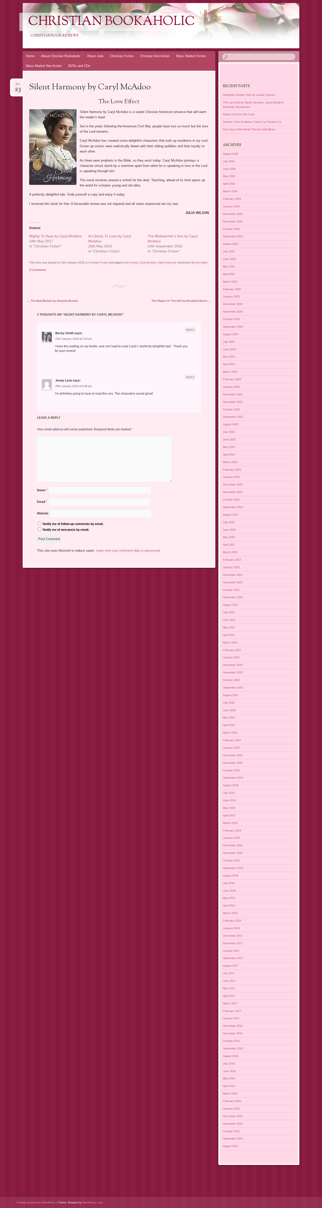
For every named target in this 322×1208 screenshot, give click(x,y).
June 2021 (229, 619)
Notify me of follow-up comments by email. (73, 524)
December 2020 (233, 664)
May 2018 (229, 897)
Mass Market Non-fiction (44, 66)
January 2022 (231, 567)
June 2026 (229, 168)
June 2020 (229, 710)
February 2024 (232, 379)
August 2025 (230, 243)
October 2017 (231, 950)
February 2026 (232, 198)
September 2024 (233, 326)
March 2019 (230, 822)
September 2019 (233, 777)
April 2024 (229, 364)
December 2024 (233, 304)
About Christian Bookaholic (60, 56)
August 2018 (230, 875)
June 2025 (229, 258)
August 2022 (230, 514)
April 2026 (229, 183)
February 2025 (232, 289)
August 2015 (230, 1146)
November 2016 (233, 1033)
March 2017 (230, 1003)
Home (30, 56)
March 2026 (230, 191)
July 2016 (229, 1063)
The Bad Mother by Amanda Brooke (52, 300)
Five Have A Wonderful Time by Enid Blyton (249, 129)
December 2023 (233, 394)
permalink (202, 262)
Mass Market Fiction (191, 56)
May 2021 (229, 627)
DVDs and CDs (79, 66)
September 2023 (233, 416)
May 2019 (229, 807)
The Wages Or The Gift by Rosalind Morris (181, 300)
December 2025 (233, 213)
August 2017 (230, 965)
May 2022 (229, 537)
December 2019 (233, 755)
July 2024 (229, 341)
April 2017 (229, 995)
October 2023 (231, 409)
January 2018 (231, 928)
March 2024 (230, 371)
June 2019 (229, 800)
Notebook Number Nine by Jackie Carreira (249, 94)
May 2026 (229, 176)
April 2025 (229, 274)
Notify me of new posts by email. (66, 530)
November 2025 (233, 221)
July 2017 (229, 973)
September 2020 (233, 687)
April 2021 (229, 634)
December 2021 (233, 574)
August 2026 (230, 153)
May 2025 (229, 266)
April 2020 (229, 725)
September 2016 (233, 1048)
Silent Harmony (167, 262)
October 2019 (231, 770)
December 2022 (233, 484)
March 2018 (230, 913)
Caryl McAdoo (147, 262)
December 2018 (233, 845)
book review (130, 262)
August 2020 (230, 695)
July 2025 (229, 251)
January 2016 (231, 1108)
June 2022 (229, 529)
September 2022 (233, 507)
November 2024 (233, 311)
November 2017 (233, 943)
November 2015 (233, 1123)
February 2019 (232, 830)
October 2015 (231, 1131)
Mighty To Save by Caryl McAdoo (55, 236)
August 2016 (230, 1056)
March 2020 (230, 732)
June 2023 (229, 439)
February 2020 (232, 740)
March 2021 (230, 642)
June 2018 (229, 890)
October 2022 (231, 499)
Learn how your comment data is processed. (128, 550)
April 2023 (229, 454)
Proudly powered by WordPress (36, 1202)
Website (43, 513)
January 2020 (231, 747)
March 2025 (230, 281)
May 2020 (229, 717)
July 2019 (229, 792)
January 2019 (231, 837)
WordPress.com (92, 1202)
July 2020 (229, 702)
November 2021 (233, 582)
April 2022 (229, 544)
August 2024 (230, 334)
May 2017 (229, 988)
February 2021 (232, 650)
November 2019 (233, 762)
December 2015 (233, 1116)
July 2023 (229, 431)
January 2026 (231, 206)
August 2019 (230, 785)
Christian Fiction (122, 56)
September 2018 (233, 868)
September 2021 (233, 597)
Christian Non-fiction (155, 56)
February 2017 (232, 1010)
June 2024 (229, 349)
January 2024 (231, 386)
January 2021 (231, 657)
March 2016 (230, 1093)
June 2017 (229, 980)
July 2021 (229, 612)
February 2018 (232, 920)
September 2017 (233, 958)
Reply (190, 329)
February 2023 (232, 469)
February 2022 (232, 559)
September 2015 (233, 1138)
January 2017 (231, 1018)
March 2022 (230, 552)
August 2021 (230, 604)
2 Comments (37, 269)
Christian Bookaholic (111, 22)
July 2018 (229, 883)
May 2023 (229, 446)
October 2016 (231, 1040)
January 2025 (231, 296)
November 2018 (233, 852)
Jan (18, 85)
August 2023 (230, 424)
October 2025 (231, 229)
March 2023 (230, 462)
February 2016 (232, 1101)
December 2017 (233, 935)
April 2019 (229, 815)
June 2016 (229, 1071)
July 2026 (229, 161)
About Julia (95, 56)
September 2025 (233, 236)
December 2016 (233, 1025)
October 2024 (231, 319)
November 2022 (233, 492)
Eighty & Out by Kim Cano (239, 114)
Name (42, 490)
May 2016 (229, 1078)
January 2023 (231, 476)
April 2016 (229, 1085)
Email (42, 502)
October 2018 (231, 860)
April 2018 (229, 905)
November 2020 (233, 672)
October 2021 (231, 589)
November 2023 (233, 401)
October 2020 (231, 680)
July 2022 (229, 522)
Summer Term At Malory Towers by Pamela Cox (252, 121)
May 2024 (229, 356)
